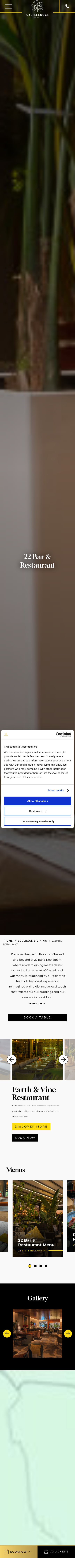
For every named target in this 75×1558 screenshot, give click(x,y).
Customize (35, 811)
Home (9, 941)
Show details (56, 790)
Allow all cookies (37, 801)
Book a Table (37, 1017)
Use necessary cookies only (37, 821)
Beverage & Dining (32, 941)
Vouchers (59, 1551)
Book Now (25, 1137)
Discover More (31, 1126)
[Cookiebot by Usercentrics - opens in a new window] (55, 734)
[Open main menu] (8, 6)
